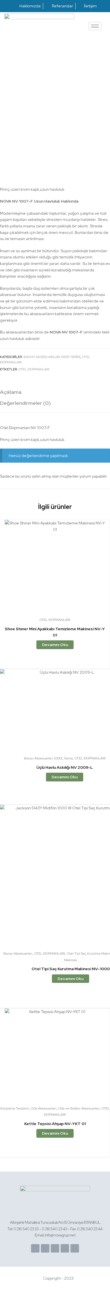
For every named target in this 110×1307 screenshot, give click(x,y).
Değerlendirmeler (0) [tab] (25, 403)
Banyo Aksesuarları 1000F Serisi (51, 357)
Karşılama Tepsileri (14, 1108)
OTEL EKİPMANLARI (34, 369)
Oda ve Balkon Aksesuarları (79, 1108)
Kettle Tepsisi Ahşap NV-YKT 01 (55, 1123)
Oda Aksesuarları (43, 1108)
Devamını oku (55, 644)
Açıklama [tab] (10, 392)
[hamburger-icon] (95, 26)
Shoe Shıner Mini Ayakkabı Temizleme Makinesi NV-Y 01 (55, 632)
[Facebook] (35, 1248)
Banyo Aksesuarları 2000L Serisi (48, 758)
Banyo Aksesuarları (17, 953)
